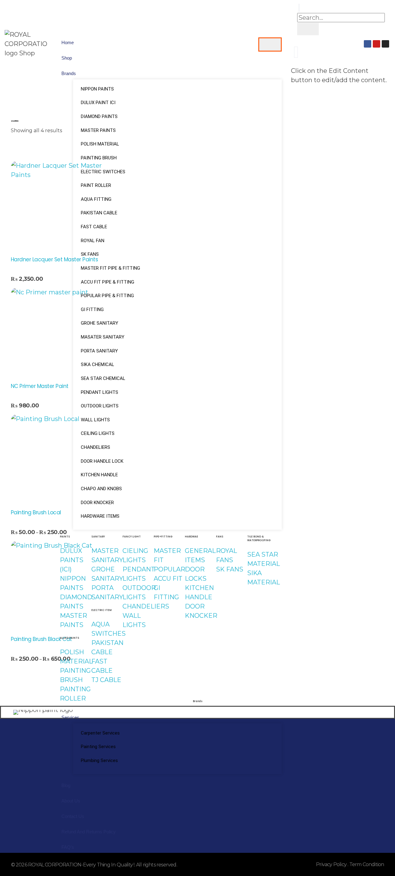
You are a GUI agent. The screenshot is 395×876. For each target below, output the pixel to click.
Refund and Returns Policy (88, 831)
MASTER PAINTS (98, 130)
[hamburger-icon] (270, 44)
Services (70, 717)
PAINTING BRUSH (99, 158)
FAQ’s (67, 847)
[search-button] (308, 29)
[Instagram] (385, 44)
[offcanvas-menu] (296, 52)
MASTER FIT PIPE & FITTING (110, 268)
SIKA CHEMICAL (97, 364)
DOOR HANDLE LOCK (102, 461)
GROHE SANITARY (99, 323)
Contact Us (72, 816)
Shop (66, 58)
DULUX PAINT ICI (98, 102)
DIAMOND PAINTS (99, 116)
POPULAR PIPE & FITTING (107, 295)
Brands (68, 73)
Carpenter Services (100, 733)
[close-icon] (293, 62)
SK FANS (90, 254)
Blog (65, 785)
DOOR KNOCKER (97, 502)
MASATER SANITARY (102, 337)
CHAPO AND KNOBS (101, 488)
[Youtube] (376, 44)
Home (67, 42)
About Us (70, 800)
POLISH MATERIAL (100, 144)
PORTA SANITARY (99, 351)
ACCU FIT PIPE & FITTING (107, 282)
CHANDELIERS (95, 447)
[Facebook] (367, 44)
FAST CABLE (94, 227)
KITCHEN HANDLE (99, 475)
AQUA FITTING (96, 199)
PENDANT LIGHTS (99, 392)
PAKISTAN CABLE (99, 213)
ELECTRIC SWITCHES (103, 172)
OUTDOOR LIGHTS (99, 406)
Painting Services (98, 746)
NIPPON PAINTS (97, 89)
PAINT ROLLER (96, 185)
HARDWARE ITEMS (100, 516)
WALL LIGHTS (95, 420)
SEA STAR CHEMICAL (103, 378)
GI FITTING (92, 309)
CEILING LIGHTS (97, 433)
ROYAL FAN (92, 240)
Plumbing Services (99, 760)
